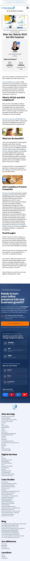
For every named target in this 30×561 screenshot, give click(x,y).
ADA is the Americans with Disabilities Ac (13, 119)
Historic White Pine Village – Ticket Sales (10, 512)
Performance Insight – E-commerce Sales (10, 511)
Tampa (3, 555)
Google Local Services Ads (7, 475)
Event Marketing (4, 426)
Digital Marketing (10, 30)
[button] (27, 7)
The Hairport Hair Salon (6, 500)
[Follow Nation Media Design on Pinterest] (12, 395)
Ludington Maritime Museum (7, 514)
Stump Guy (3, 489)
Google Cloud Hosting (6, 471)
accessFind (22, 216)
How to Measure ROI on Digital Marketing (10, 532)
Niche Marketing (5, 467)
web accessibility (10, 193)
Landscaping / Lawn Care (7, 435)
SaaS (2, 424)
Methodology (4, 545)
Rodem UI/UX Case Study (7, 499)
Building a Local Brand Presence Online (10, 530)
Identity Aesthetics (5, 505)
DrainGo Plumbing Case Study (8, 493)
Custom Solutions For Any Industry (9, 419)
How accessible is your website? (11, 82)
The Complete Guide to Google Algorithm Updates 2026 (13, 523)
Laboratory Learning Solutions (7, 485)
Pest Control (4, 439)
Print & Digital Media (5, 472)
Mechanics (3, 438)
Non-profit (3, 422)
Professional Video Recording (7, 474)
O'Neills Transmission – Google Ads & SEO (10, 508)
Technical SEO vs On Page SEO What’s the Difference (13, 528)
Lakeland (3, 556)
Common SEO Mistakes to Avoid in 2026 (10, 537)
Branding (3, 469)
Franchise (3, 444)
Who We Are (4, 547)
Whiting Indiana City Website (7, 503)
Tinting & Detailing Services (7, 441)
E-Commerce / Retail (6, 450)
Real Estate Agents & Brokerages (8, 433)
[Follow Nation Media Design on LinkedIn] (18, 395)
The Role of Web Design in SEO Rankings (10, 534)
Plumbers (3, 436)
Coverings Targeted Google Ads (8, 506)
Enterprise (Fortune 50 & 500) (7, 416)
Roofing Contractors (5, 449)
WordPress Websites (5, 418)
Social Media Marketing (6, 463)
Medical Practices (5, 427)
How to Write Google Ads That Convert (9, 527)
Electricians (3, 445)
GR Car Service (4, 482)
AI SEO (2, 464)
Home (4, 30)
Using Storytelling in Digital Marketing (9, 531)
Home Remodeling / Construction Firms (10, 442)
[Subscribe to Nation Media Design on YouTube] (24, 395)
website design (17, 237)
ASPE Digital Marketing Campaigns (9, 483)
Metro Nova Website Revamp (7, 501)
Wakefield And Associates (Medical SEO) (10, 491)
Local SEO (3, 458)
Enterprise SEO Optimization (7, 497)
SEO (2, 457)
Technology (4, 544)
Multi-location (4, 432)
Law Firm (3, 430)
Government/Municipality (7, 421)
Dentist (3, 429)
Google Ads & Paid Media (7, 466)
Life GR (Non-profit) (5, 488)
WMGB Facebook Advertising (7, 509)
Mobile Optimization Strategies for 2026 (10, 525)
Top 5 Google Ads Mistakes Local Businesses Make (12, 536)
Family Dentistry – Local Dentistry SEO (9, 496)
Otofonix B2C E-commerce (7, 515)
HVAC (2, 447)
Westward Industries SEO (6, 494)
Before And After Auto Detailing (8, 486)
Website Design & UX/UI (6, 460)
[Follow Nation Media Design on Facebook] (5, 395)
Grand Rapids (4, 558)
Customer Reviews (5, 548)
